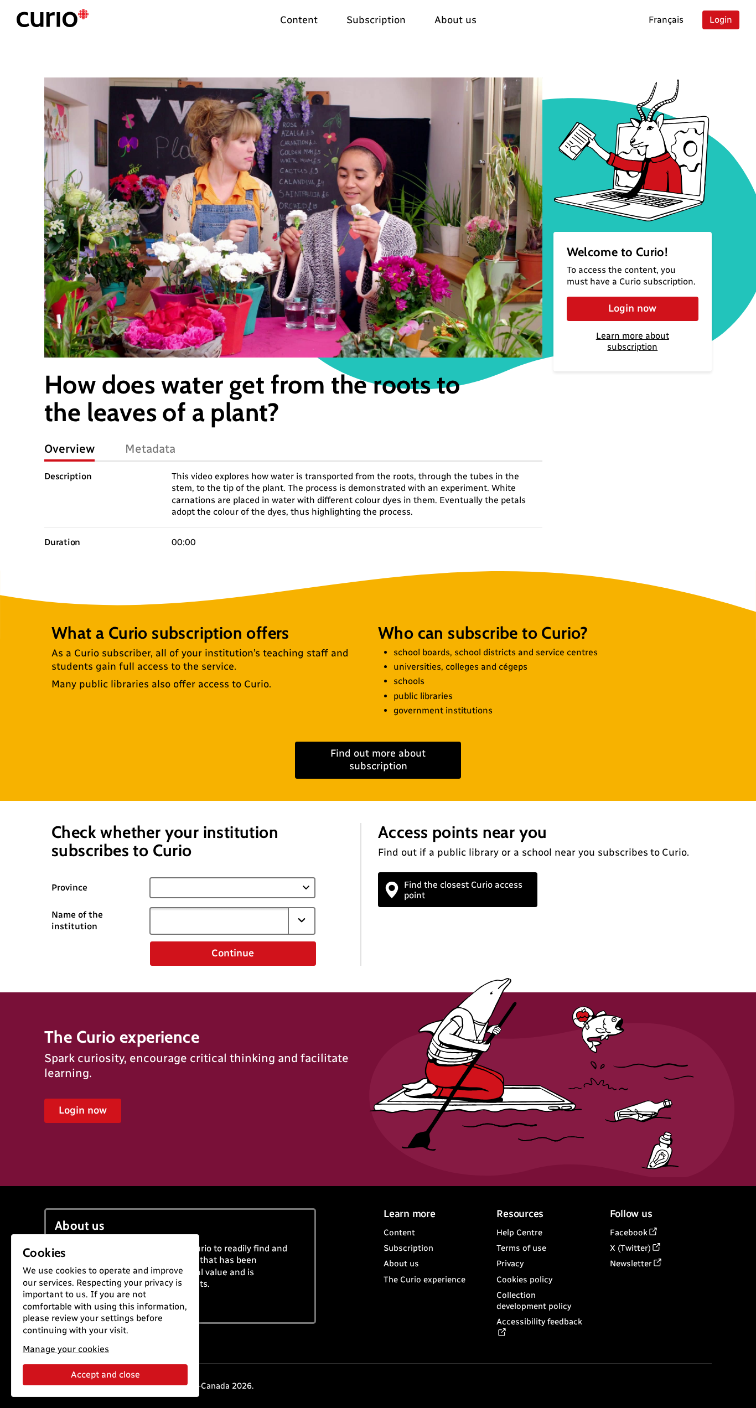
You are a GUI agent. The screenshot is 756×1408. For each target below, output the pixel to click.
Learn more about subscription (632, 341)
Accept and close (105, 1374)
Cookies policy (524, 1280)
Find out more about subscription (378, 759)
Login (721, 19)
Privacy (510, 1264)
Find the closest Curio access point (463, 889)
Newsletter (631, 1264)
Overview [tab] (69, 448)
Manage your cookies (66, 1349)
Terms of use (521, 1248)
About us (401, 1264)
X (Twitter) (630, 1248)
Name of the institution (77, 920)
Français (666, 19)
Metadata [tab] (150, 448)
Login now (632, 308)
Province (69, 887)
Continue (232, 953)
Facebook (629, 1233)
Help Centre (519, 1233)
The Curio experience (424, 1280)
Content (399, 1233)
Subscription (408, 1248)
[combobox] (219, 921)
